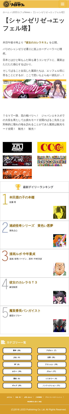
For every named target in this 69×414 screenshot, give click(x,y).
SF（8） (17, 364)
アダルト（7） (51, 350)
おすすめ (9, 397)
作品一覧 (18, 397)
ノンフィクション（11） (52, 385)
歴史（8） (17, 378)
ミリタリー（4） (51, 378)
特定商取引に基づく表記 (34, 401)
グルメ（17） (52, 371)
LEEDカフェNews (21, 12)
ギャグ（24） (17, 385)
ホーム (6, 12)
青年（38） (17, 350)
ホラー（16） (17, 371)
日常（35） (51, 357)
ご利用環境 (38, 397)
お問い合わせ (28, 397)
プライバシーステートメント (53, 397)
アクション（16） (52, 364)
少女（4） (17, 357)
